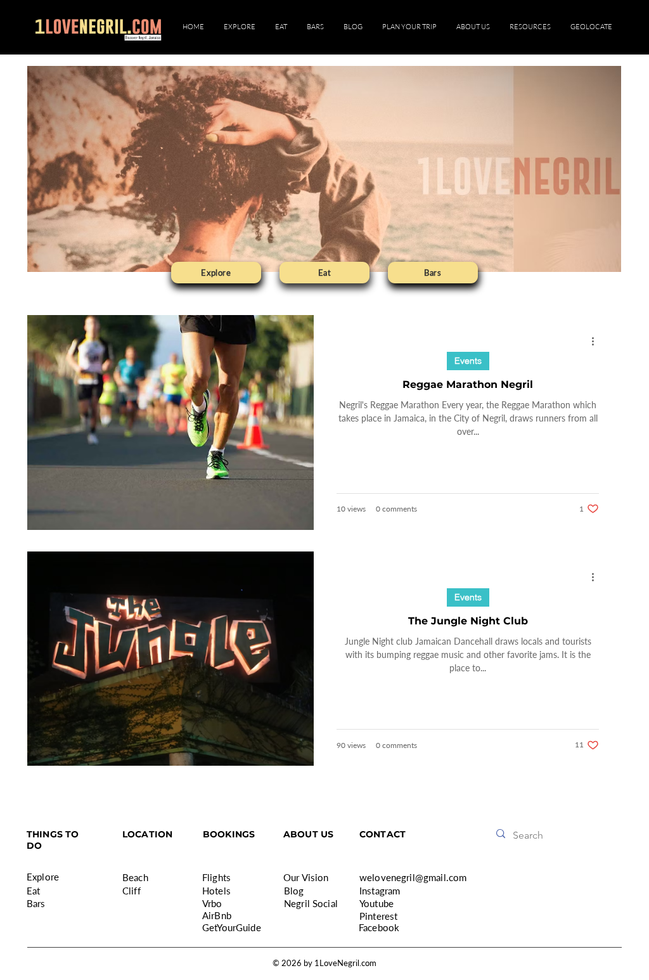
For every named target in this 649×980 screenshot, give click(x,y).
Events (468, 360)
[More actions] (597, 341)
